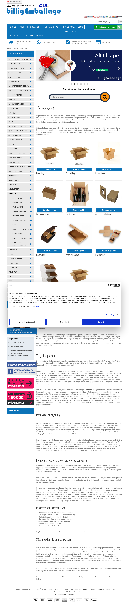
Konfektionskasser (16, 153)
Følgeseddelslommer (17, 131)
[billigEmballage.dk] (64, 11)
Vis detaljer (110, 315)
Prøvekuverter (15, 258)
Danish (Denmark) (15, 1)
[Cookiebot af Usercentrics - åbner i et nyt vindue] (109, 285)
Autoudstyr (13, 81)
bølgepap (89, 390)
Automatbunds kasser (22, 220)
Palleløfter (13, 189)
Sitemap (77, 591)
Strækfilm (12, 272)
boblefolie (40, 554)
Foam (10, 122)
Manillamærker (15, 180)
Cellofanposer (15, 117)
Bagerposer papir (16, 104)
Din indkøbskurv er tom (105, 27)
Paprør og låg (14, 250)
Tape (10, 281)
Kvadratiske (17, 207)
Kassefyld (12, 149)
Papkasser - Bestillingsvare (19, 244)
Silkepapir (12, 267)
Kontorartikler (15, 158)
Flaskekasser (18, 216)
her (37, 306)
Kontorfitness (14, 162)
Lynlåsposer (14, 176)
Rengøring (13, 263)
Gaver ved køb (14, 73)
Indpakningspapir (15, 140)
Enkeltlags (17, 198)
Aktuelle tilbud (15, 64)
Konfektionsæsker (20, 229)
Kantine (11, 144)
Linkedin (70, 595)
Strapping (12, 276)
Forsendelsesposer (17, 126)
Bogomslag (13, 99)
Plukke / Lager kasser (21, 238)
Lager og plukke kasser (18, 171)
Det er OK (101, 322)
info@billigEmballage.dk (105, 589)
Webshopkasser (19, 211)
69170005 (83, 589)
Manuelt (63, 322)
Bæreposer (13, 108)
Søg (120, 21)
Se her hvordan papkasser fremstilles (51, 577)
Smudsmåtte (13, 185)
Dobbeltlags (17, 202)
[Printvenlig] (121, 48)
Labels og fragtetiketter (19, 167)
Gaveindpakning (15, 135)
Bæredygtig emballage (18, 59)
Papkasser (13, 193)
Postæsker (17, 225)
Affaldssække (14, 77)
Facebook (60, 595)
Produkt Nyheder (16, 68)
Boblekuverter (15, 95)
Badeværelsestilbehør (18, 86)
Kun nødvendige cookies (27, 322)
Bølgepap (12, 113)
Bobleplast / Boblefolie (18, 91)
